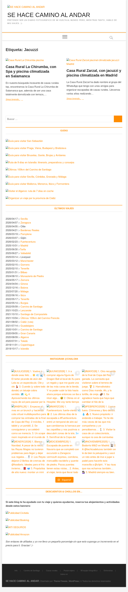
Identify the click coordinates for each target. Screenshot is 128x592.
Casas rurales (52, 570)
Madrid (24, 245)
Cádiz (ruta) (26, 321)
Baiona (24, 287)
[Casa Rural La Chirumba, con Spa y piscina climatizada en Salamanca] (34, 60)
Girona (24, 283)
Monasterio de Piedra (32, 276)
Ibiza (23, 295)
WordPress (74, 581)
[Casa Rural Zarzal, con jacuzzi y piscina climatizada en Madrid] (94, 62)
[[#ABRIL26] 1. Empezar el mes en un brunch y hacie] (29, 422)
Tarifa (23, 249)
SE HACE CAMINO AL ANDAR (48, 14)
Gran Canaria (27, 333)
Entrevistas (108, 570)
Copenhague (27, 344)
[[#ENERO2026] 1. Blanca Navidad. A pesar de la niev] (29, 457)
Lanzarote (25, 310)
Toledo (24, 341)
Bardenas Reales (29, 230)
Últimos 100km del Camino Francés (40, 318)
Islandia (24, 348)
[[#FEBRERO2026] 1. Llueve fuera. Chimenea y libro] (99, 422)
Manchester (27, 260)
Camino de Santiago (31, 306)
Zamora (24, 280)
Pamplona (26, 234)
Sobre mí (64, 574)
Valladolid (25, 253)
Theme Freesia (60, 581)
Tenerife (24, 268)
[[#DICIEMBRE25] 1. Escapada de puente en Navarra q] (64, 457)
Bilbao (23, 272)
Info (16, 570)
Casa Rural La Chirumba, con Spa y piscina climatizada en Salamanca (31, 71)
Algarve (24, 337)
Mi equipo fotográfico (89, 570)
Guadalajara (27, 325)
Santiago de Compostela (33, 314)
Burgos (24, 302)
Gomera (25, 264)
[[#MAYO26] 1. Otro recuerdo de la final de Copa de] (99, 386)
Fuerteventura (28, 241)
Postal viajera (69, 570)
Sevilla (24, 218)
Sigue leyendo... (19, 99)
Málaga (24, 291)
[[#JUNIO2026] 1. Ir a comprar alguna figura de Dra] (64, 386)
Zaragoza (26, 222)
